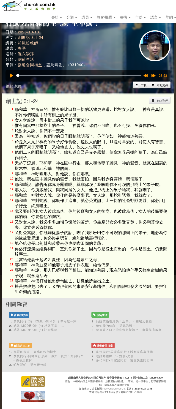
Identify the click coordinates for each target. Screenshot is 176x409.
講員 (86, 17)
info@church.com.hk (114, 388)
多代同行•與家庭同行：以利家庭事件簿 (124, 351)
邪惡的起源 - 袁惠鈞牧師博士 (35, 351)
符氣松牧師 (28, 43)
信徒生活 (26, 59)
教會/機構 (105, 17)
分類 (70, 17)
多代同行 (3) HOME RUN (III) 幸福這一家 (45, 321)
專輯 (55, 17)
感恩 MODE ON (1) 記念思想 (36, 329)
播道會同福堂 (30, 64)
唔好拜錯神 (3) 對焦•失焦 (115, 356)
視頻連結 (13, 86)
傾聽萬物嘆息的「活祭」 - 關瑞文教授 (124, 321)
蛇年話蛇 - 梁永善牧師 (30, 364)
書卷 (124, 17)
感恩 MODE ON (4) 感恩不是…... (39, 325)
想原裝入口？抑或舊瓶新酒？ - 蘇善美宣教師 (129, 329)
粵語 (22, 48)
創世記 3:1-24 (31, 37)
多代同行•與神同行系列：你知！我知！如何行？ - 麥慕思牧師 (49, 358)
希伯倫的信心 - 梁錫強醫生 (116, 325)
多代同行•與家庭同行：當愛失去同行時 (124, 360)
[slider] (78, 75)
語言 (154, 17)
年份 (139, 17)
